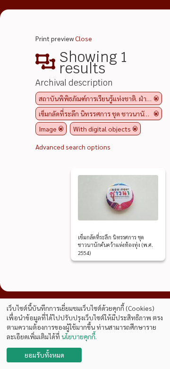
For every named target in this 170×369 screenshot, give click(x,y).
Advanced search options (72, 146)
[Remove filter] (156, 98)
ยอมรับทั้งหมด (44, 355)
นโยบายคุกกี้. (79, 336)
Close (83, 38)
